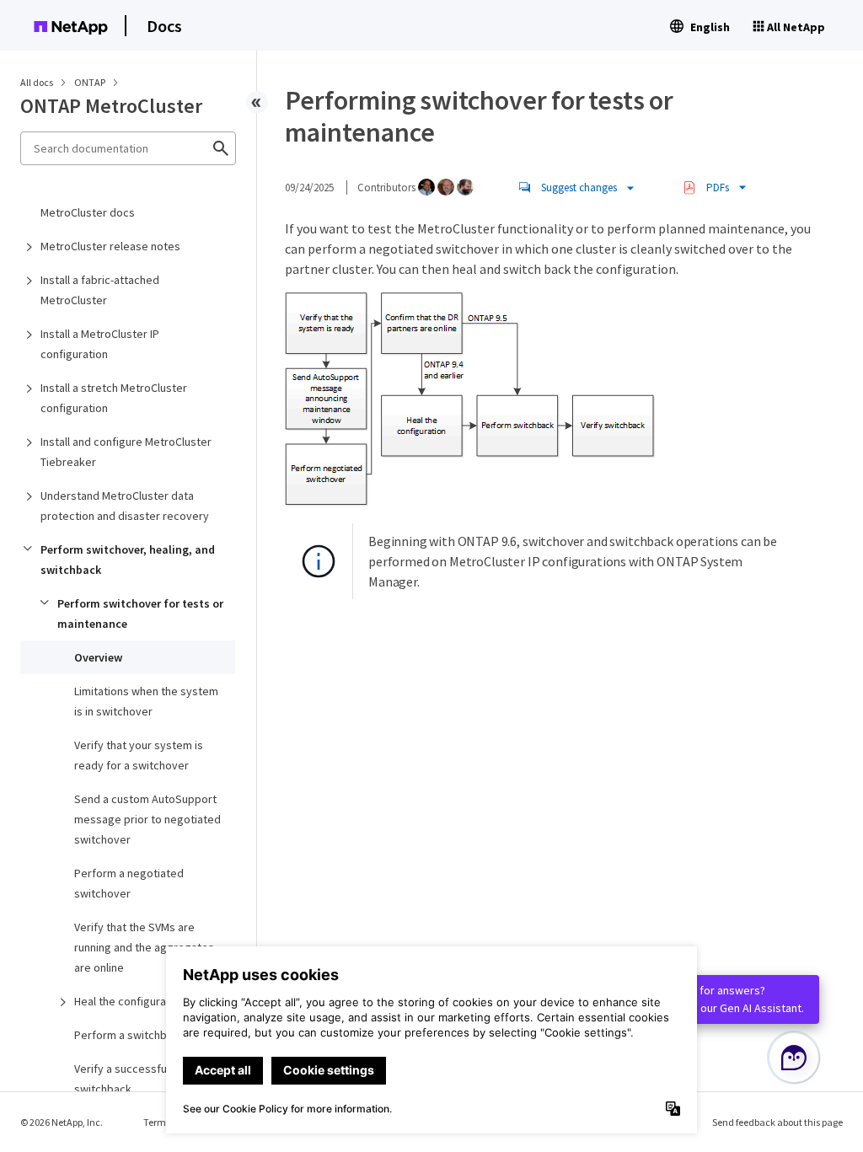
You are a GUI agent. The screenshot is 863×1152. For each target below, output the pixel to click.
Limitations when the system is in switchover (146, 701)
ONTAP (90, 82)
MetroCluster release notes (110, 246)
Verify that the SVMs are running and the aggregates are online (144, 947)
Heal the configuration (129, 1001)
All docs (36, 82)
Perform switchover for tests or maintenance (140, 613)
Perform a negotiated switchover (129, 883)
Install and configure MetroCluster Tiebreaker (126, 451)
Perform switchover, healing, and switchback (127, 559)
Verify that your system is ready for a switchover (138, 755)
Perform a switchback (129, 1034)
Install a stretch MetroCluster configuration (113, 397)
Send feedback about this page (777, 1122)
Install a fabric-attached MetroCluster (99, 290)
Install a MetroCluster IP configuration (99, 344)
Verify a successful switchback (121, 1078)
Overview (98, 657)
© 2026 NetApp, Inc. (61, 1122)
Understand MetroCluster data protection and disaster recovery (124, 505)
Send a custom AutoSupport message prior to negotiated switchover (147, 819)
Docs (164, 25)
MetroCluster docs (87, 212)
